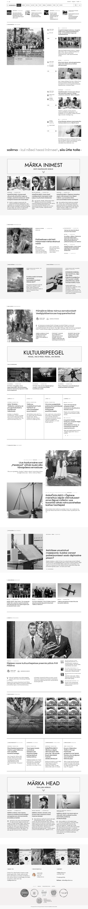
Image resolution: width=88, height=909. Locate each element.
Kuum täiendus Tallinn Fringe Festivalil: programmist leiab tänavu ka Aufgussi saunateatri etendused (71, 753)
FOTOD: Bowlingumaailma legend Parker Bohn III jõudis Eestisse (73, 670)
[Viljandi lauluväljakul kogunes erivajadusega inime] (74, 857)
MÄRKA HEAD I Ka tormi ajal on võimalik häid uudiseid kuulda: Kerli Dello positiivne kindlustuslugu (67, 816)
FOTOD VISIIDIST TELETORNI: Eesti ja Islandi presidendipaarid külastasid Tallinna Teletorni (44, 603)
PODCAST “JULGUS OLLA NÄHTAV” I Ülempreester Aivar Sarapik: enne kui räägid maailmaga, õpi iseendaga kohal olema (58, 337)
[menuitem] (19, 5)
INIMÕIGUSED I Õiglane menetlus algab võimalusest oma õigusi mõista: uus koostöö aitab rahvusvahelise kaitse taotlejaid (68, 197)
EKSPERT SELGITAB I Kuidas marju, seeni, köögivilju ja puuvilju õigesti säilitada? (74, 335)
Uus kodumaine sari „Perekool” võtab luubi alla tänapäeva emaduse (27, 465)
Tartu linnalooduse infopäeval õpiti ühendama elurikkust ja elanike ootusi (28, 53)
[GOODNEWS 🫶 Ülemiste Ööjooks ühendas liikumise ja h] (49, 857)
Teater (65, 746)
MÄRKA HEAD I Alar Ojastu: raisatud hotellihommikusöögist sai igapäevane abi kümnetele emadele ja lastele (17, 815)
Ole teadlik (9, 402)
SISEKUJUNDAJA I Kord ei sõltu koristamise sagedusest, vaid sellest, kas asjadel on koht (42, 336)
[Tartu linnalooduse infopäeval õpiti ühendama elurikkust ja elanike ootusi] (25, 46)
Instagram (73, 1)
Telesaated (35, 459)
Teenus (53, 534)
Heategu (33, 810)
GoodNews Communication (53, 906)
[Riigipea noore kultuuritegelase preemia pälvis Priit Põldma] (44, 639)
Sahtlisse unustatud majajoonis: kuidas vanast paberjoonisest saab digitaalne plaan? (63, 554)
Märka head (9, 810)
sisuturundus (50, 569)
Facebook (69, 1)
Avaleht (34, 886)
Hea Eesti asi (59, 810)
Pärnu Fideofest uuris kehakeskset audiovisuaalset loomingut (68, 386)
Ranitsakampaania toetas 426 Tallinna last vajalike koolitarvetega (15, 750)
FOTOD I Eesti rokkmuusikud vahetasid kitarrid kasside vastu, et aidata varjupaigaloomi (35, 16)
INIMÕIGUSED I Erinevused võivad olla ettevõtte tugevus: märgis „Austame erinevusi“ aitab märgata (69, 93)
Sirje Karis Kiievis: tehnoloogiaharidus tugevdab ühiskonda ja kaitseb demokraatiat (69, 64)
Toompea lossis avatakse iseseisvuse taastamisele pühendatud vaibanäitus (33, 752)
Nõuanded (66, 253)
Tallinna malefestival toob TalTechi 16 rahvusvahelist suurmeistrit (34, 407)
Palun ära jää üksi (67, 228)
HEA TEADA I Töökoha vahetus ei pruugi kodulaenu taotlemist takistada (15, 407)
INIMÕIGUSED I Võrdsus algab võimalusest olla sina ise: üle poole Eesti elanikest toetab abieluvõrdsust (52, 753)
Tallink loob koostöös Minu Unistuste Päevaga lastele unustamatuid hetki (18, 14)
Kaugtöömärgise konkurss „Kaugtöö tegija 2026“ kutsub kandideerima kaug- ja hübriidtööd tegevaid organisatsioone (69, 32)
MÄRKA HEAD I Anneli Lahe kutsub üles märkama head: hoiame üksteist (41, 814)
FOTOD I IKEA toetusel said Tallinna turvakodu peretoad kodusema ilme (71, 684)
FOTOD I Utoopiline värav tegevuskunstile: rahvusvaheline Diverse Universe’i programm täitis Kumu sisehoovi (17, 388)
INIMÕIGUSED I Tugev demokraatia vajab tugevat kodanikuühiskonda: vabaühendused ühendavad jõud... (24, 721)
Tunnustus (9, 660)
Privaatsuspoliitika (61, 877)
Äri (58, 28)
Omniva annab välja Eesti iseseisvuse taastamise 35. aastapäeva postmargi (60, 720)
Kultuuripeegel (10, 383)
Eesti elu (59, 60)
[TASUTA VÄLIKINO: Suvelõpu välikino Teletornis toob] (13, 857)
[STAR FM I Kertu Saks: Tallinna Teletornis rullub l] (37, 857)
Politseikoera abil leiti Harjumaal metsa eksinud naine (47, 241)
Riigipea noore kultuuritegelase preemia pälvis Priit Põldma (32, 664)
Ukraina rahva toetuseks (54, 10)
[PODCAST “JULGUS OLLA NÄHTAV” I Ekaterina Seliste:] (61, 857)
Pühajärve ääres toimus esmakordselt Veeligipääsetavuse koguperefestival (56, 312)
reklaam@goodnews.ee (67, 880)
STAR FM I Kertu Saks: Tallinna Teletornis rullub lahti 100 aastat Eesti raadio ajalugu (72, 677)
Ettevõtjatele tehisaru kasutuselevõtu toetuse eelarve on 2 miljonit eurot (69, 122)
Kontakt (53, 886)
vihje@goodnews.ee (11, 880)
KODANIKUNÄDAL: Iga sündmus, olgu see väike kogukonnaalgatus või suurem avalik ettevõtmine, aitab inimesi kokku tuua (73, 277)
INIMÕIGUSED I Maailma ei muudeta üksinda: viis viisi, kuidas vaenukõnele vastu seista (72, 664)
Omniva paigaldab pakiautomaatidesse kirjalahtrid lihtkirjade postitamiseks (53, 407)
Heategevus (15, 10)
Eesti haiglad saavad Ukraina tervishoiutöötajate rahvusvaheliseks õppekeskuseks (55, 16)
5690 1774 (39, 875)
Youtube (78, 1)
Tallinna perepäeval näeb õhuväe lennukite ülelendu (68, 602)
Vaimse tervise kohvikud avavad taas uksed (71, 231)
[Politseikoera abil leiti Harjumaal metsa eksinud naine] (19, 240)
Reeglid (39, 886)
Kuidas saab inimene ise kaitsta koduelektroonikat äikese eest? (34, 279)
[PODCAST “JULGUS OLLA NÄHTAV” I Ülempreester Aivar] (25, 857)
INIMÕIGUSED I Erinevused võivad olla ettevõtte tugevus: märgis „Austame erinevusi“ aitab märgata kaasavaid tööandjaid (18, 197)
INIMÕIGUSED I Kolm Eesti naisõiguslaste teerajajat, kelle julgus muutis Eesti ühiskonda (42, 196)
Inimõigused (60, 89)
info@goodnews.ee (61, 872)
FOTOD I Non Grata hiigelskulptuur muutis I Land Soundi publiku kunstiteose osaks (43, 387)
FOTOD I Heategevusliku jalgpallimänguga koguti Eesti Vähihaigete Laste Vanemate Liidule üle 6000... (73, 16)
